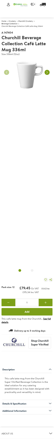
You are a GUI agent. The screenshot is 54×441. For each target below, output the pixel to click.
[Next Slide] (47, 72)
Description (8, 369)
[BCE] (20, 4)
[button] (27, 433)
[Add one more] (45, 302)
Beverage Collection (9, 23)
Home (4, 21)
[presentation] (27, 386)
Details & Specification (14, 403)
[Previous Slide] (6, 72)
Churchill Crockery (25, 21)
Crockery (12, 21)
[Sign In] (8, 5)
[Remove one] (8, 302)
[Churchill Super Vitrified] (14, 342)
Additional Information (14, 410)
